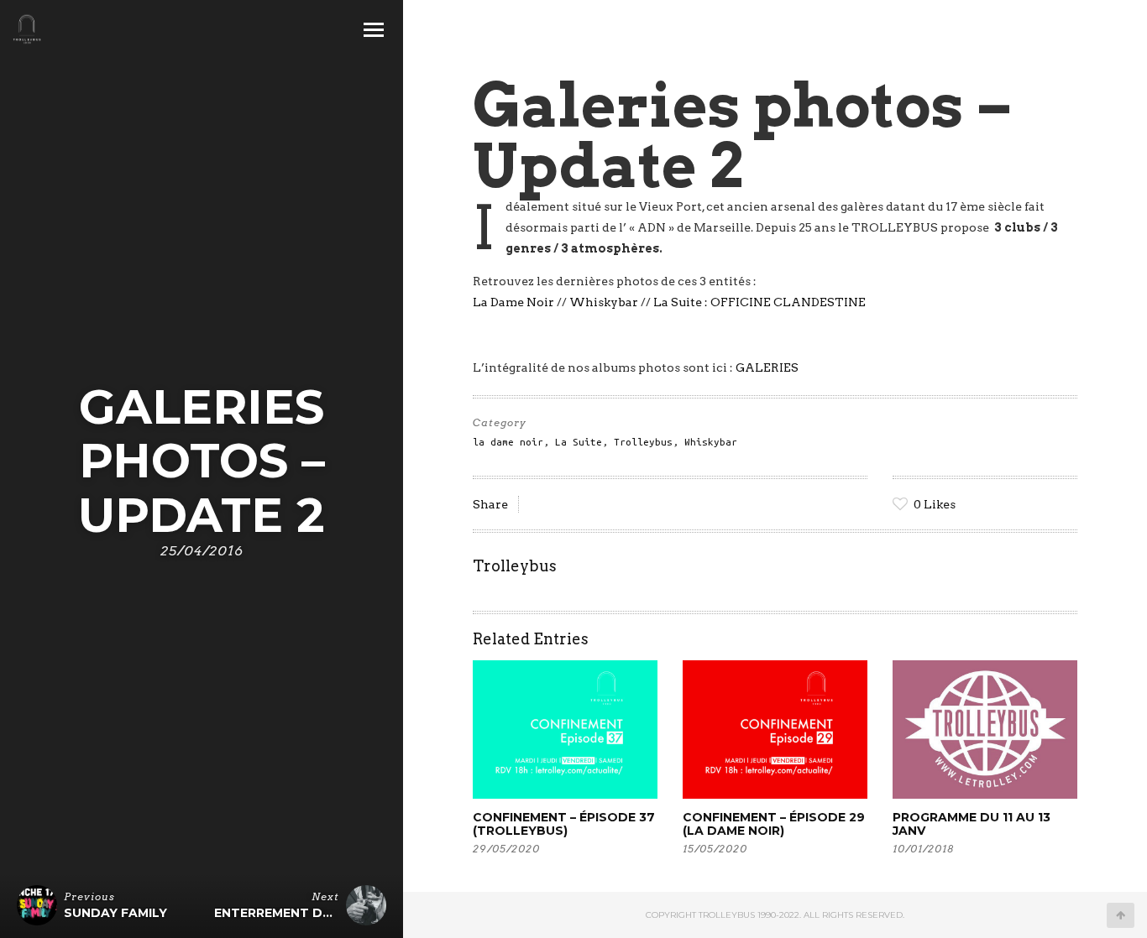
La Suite (578, 441)
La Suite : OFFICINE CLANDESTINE (759, 302)
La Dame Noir (513, 302)
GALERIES (767, 367)
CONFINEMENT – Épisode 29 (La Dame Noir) (774, 824)
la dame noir (508, 441)
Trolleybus (643, 441)
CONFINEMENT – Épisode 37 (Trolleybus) (564, 824)
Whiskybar (602, 302)
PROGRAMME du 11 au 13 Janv (971, 824)
